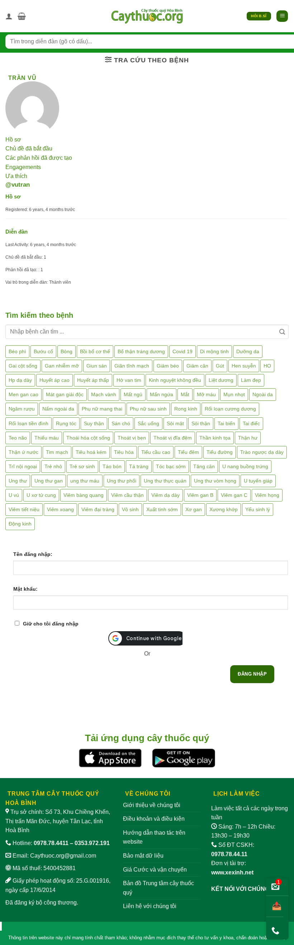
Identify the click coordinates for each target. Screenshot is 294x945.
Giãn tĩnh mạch (131, 366)
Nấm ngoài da (58, 409)
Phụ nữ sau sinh (148, 409)
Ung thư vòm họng (215, 481)
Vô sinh (130, 509)
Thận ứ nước (23, 452)
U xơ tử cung (41, 495)
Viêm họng (267, 495)
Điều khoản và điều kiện (154, 819)
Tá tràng (138, 466)
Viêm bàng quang (83, 495)
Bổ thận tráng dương (141, 351)
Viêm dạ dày (165, 495)
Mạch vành (103, 394)
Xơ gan (193, 509)
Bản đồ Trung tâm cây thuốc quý (158, 888)
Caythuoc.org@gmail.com (63, 856)
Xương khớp (223, 509)
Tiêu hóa (124, 452)
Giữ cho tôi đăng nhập (51, 624)
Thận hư (247, 438)
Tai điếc (251, 423)
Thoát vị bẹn (132, 438)
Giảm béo (168, 366)
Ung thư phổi (121, 481)
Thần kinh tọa (215, 438)
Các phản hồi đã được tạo (38, 158)
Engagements (23, 167)
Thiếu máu (46, 438)
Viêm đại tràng (97, 509)
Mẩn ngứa (161, 394)
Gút (220, 366)
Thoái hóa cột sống (88, 438)
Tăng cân (204, 466)
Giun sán (96, 366)
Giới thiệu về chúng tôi (151, 805)
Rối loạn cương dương (230, 409)
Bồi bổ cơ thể (95, 351)
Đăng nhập (252, 674)
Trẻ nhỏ (53, 466)
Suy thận (94, 423)
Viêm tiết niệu (24, 509)
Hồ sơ (13, 139)
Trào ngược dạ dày (262, 452)
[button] (22, 16)
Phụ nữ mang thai (102, 409)
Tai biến (226, 423)
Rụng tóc (66, 423)
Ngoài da (262, 394)
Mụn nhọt (234, 394)
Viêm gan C (234, 495)
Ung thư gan (48, 481)
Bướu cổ (43, 351)
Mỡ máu (206, 394)
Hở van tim (129, 380)
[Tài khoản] (9, 16)
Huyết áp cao (54, 380)
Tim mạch (57, 452)
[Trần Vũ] (32, 107)
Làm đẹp (251, 380)
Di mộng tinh (214, 351)
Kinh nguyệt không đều (175, 380)
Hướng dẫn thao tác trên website (154, 837)
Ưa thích (16, 176)
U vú (14, 495)
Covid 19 (182, 351)
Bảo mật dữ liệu (143, 856)
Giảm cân (197, 366)
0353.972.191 (92, 843)
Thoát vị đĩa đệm (172, 438)
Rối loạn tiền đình (28, 423)
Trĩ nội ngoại (23, 466)
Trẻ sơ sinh (82, 466)
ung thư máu (84, 481)
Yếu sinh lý (257, 509)
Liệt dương (221, 380)
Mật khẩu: (25, 589)
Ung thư (18, 481)
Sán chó (121, 423)
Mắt (185, 394)
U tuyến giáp (258, 481)
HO (267, 366)
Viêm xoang (60, 509)
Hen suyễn (244, 366)
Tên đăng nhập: (32, 554)
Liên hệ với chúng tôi (149, 906)
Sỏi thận (200, 423)
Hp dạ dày (20, 380)
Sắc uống (148, 423)
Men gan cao (23, 394)
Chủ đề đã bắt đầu (28, 148)
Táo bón (112, 466)
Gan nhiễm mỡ (62, 366)
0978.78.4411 (51, 843)
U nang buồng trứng (245, 466)
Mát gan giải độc (65, 394)
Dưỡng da (247, 351)
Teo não (18, 438)
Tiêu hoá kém (91, 452)
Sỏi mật (175, 423)
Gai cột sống (23, 366)
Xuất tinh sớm (162, 509)
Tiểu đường (220, 452)
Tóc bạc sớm (171, 466)
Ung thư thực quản (165, 481)
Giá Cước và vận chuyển (155, 870)
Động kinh (20, 524)
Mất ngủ (133, 394)
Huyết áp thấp (93, 380)
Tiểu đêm (188, 452)
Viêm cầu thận (127, 495)
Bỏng (66, 351)
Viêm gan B (200, 495)
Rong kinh (185, 409)
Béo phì (17, 351)
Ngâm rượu (22, 409)
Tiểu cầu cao (155, 452)
